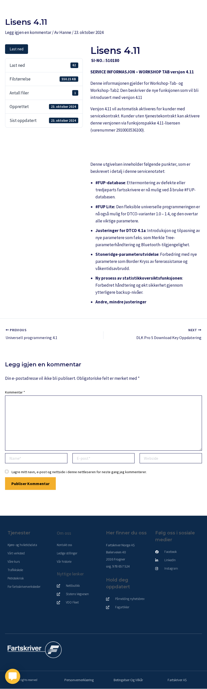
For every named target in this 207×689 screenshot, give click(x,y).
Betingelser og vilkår (128, 680)
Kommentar (15, 392)
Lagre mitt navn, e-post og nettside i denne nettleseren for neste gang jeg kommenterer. (79, 472)
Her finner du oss (126, 533)
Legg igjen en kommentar (28, 32)
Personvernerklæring (79, 680)
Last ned (16, 49)
